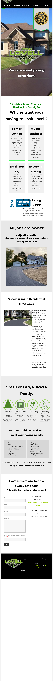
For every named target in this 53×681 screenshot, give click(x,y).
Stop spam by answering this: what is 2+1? (14, 536)
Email (6, 504)
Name (6, 497)
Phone (6, 511)
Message (7, 518)
